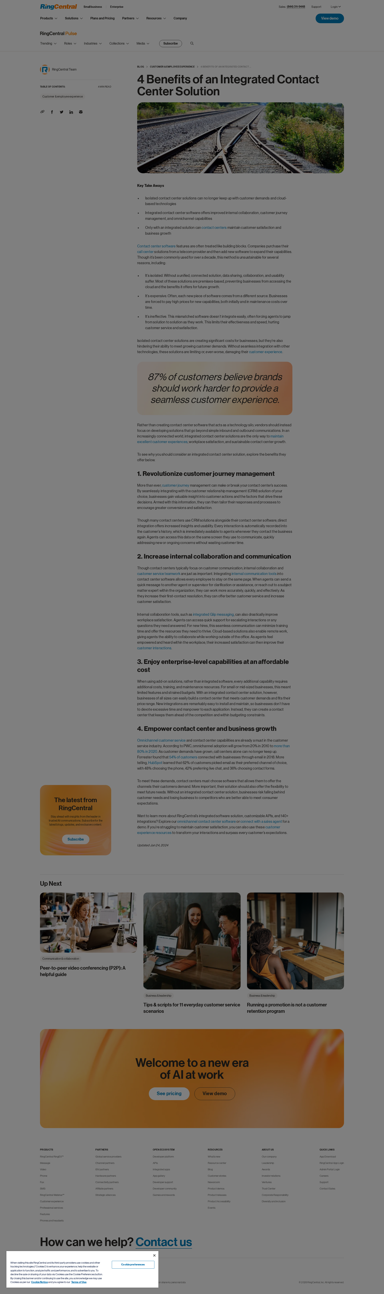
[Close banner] (154, 1255)
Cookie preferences (133, 1264)
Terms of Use (78, 1282)
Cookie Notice (39, 1282)
